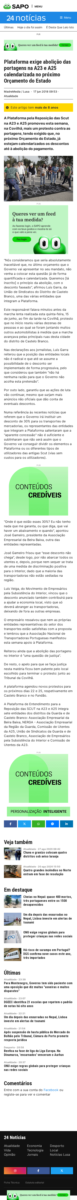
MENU (38, 6)
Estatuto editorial (34, 1182)
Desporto (9, 1047)
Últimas (12, 973)
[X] (62, 1170)
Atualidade (11, 96)
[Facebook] (38, 1170)
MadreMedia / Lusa (16, 91)
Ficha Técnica (12, 1182)
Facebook (51, 1090)
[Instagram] (15, 1170)
